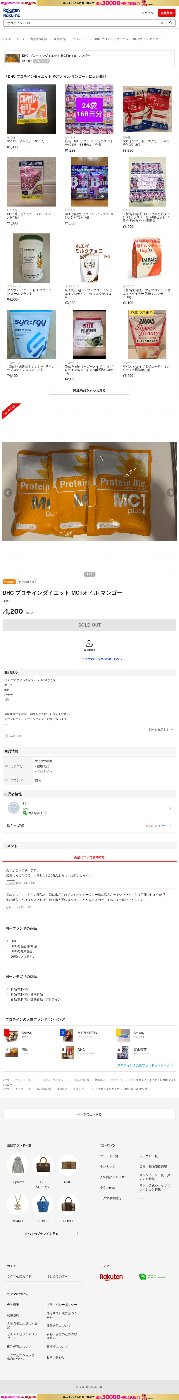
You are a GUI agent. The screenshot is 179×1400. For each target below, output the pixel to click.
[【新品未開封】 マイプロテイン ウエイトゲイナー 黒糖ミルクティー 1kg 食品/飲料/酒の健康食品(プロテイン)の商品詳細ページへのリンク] (147, 258)
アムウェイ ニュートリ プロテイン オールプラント (29, 292)
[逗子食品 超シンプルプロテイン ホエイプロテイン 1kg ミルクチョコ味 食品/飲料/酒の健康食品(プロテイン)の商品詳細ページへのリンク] (89, 258)
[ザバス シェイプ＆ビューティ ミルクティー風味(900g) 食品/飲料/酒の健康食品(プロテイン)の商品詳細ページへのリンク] (147, 334)
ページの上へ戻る (89, 1114)
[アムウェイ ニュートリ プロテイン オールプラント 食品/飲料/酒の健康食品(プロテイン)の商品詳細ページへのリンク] (31, 258)
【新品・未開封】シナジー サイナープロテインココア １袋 (31, 368)
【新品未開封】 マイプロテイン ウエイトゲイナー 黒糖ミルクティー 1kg (146, 293)
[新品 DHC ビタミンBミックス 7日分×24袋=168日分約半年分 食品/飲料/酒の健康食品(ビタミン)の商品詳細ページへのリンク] (89, 109)
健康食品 (59, 39)
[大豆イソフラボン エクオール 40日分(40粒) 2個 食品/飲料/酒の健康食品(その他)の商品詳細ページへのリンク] (147, 109)
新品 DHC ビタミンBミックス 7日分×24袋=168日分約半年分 (88, 143)
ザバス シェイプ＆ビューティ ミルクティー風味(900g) (146, 368)
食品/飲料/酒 (38, 39)
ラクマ (6, 39)
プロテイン (79, 39)
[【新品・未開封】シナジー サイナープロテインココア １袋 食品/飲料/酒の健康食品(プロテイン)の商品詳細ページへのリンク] (31, 334)
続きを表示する (159, 729)
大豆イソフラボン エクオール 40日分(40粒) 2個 (147, 143)
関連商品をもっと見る (89, 390)
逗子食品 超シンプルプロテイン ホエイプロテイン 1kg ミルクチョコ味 (88, 293)
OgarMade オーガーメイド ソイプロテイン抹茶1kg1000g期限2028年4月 (89, 369)
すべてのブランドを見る (41, 1233)
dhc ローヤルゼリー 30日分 (26, 141)
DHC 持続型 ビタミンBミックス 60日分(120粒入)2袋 (89, 215)
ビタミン (70, 137)
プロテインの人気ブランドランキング (144, 1065)
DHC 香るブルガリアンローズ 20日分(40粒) (31, 215)
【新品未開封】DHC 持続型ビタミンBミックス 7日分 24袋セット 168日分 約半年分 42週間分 (147, 217)
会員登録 (167, 13)
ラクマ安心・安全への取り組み (100, 659)
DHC (20, 39)
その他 (11, 137)
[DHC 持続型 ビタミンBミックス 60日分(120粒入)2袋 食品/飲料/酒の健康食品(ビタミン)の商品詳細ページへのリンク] (89, 182)
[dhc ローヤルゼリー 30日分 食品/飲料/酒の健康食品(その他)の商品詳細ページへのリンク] (31, 109)
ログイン (147, 13)
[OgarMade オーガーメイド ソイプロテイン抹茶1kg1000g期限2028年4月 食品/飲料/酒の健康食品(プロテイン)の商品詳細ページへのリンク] (89, 334)
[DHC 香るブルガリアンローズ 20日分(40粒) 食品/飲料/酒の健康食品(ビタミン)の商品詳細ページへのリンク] (31, 182)
